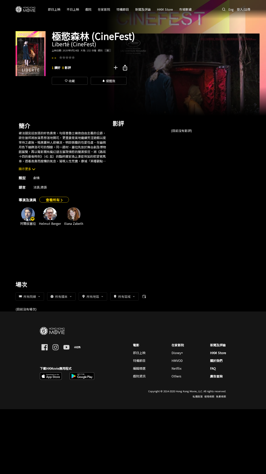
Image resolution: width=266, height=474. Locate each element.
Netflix (176, 368)
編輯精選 (139, 368)
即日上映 (139, 352)
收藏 (70, 80)
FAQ (213, 368)
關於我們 (216, 360)
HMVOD (177, 360)
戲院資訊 (139, 376)
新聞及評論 (218, 345)
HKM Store (218, 352)
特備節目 (139, 360)
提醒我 (108, 80)
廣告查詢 (216, 376)
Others (176, 376)
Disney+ (177, 352)
